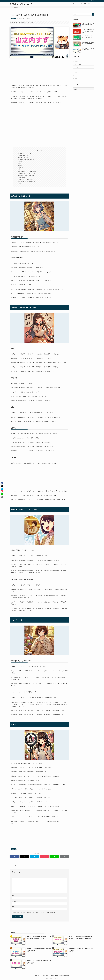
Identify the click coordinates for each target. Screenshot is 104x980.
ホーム (37, 975)
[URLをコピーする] (64, 856)
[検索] (93, 1)
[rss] (92, 1)
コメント (14, 877)
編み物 (21, 167)
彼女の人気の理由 (24, 157)
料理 (21, 161)
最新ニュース (78, 73)
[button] (14, 856)
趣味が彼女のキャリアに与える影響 (26, 171)
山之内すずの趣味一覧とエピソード (26, 159)
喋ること (22, 165)
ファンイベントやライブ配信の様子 (28, 181)
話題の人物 (13, 18)
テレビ (76, 67)
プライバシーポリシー (45, 975)
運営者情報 (65, 975)
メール (14, 901)
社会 (76, 75)
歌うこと (22, 163)
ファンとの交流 (21, 177)
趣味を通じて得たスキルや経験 (27, 175)
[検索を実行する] (93, 14)
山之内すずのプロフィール (24, 153)
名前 (13, 895)
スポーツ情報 (78, 64)
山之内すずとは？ (24, 155)
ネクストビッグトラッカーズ (21, 4)
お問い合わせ (59, 975)
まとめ (19, 183)
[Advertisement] (39, 70)
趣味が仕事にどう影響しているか (27, 173)
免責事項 (53, 975)
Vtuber (76, 61)
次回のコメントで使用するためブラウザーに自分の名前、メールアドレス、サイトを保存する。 (34, 912)
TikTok (21, 169)
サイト (13, 906)
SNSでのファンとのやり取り (26, 179)
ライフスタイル (78, 70)
